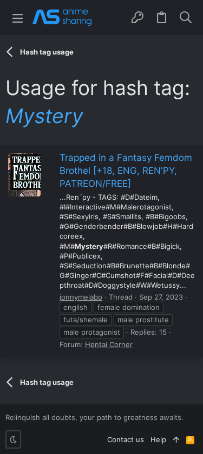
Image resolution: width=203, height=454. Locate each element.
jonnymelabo (81, 297)
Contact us (125, 439)
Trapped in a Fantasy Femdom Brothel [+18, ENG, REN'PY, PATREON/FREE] (126, 170)
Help (158, 439)
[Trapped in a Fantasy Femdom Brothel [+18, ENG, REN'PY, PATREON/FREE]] (24, 174)
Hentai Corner (109, 344)
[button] (17, 17)
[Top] (176, 439)
